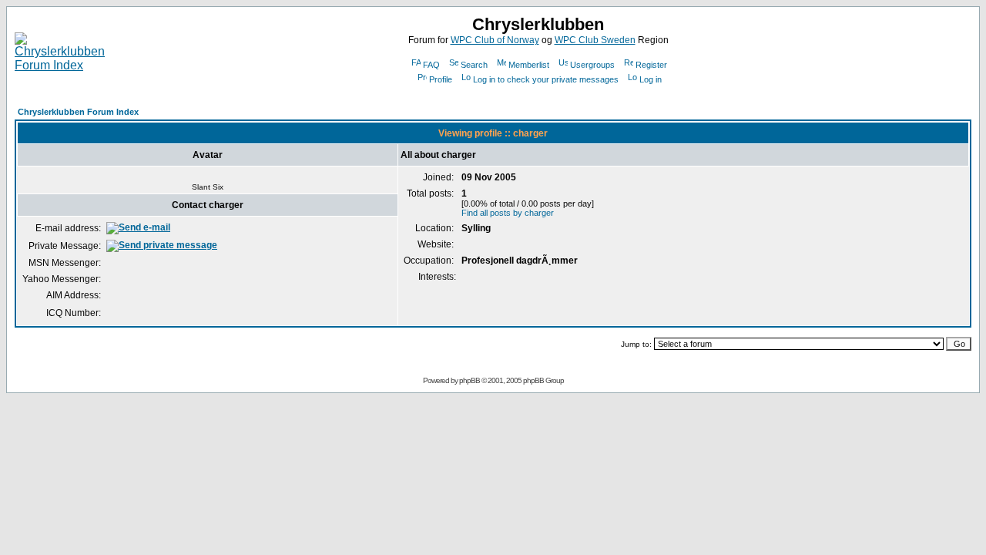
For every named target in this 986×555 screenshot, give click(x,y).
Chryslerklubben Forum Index (78, 111)
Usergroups (592, 64)
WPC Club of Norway (495, 40)
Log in (650, 79)
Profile (440, 79)
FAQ (431, 64)
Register (651, 64)
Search (474, 64)
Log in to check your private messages (546, 79)
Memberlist (528, 64)
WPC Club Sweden (595, 40)
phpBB (469, 380)
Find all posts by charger (507, 212)
